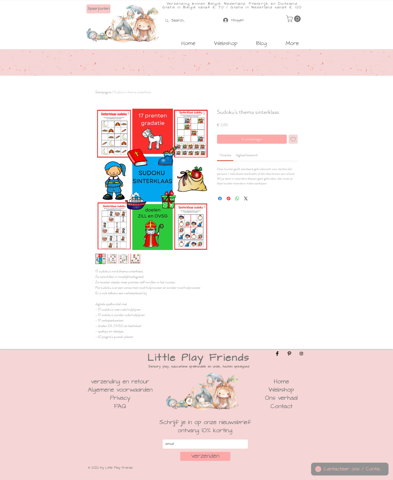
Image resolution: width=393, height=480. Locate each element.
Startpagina (103, 92)
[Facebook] (277, 353)
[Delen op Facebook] (220, 198)
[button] (294, 18)
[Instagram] (301, 353)
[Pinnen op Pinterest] (228, 198)
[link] (225, 155)
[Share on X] (246, 198)
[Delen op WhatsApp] (237, 198)
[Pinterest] (289, 353)
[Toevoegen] (293, 139)
